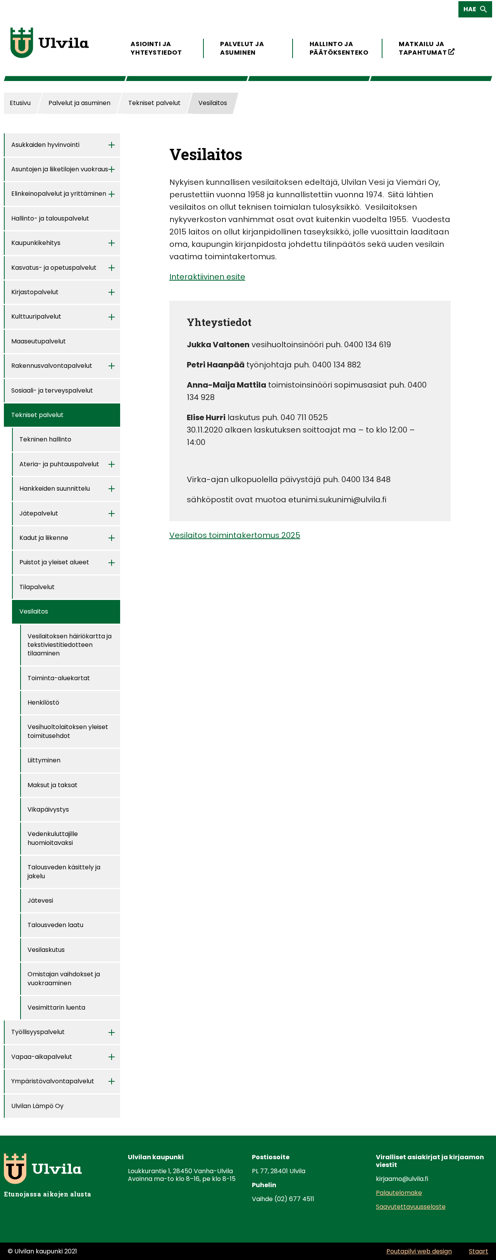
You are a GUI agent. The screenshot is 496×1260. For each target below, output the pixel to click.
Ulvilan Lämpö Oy (37, 1105)
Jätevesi (40, 900)
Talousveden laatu (55, 924)
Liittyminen (44, 760)
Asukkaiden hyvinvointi (45, 144)
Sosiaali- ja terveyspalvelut (52, 390)
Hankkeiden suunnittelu (54, 488)
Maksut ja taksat (53, 785)
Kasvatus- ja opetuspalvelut (53, 267)
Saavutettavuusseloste (411, 1206)
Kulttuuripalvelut (36, 316)
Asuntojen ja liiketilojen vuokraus (59, 169)
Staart (478, 1251)
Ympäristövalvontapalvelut (52, 1081)
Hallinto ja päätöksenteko (338, 48)
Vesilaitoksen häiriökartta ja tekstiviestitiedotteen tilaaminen (70, 645)
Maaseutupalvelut (38, 341)
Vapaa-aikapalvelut (41, 1056)
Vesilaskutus (46, 949)
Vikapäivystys (48, 809)
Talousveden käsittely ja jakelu (64, 871)
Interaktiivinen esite (207, 276)
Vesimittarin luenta (56, 1007)
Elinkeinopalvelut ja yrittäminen (58, 193)
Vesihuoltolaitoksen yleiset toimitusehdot (68, 731)
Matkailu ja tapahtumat (427, 48)
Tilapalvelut (37, 587)
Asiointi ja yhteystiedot (156, 48)
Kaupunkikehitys (35, 242)
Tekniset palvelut (37, 414)
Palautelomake (399, 1192)
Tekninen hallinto (45, 439)
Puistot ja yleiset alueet (54, 562)
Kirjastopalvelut (35, 292)
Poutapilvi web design (419, 1251)
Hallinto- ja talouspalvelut (50, 218)
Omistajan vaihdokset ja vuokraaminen (64, 978)
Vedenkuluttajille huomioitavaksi (53, 838)
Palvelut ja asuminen (242, 48)
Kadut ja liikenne (43, 537)
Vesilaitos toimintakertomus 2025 (234, 535)
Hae (472, 11)
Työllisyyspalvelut (38, 1031)
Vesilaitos (33, 611)
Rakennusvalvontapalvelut (51, 365)
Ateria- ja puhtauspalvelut (59, 464)
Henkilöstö (43, 702)
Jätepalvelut (38, 513)
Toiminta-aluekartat (59, 678)
